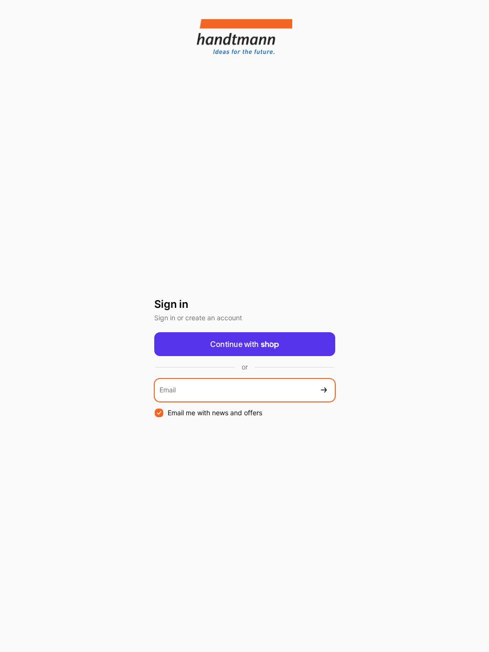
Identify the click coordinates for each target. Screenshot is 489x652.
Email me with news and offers (215, 413)
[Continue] (324, 390)
